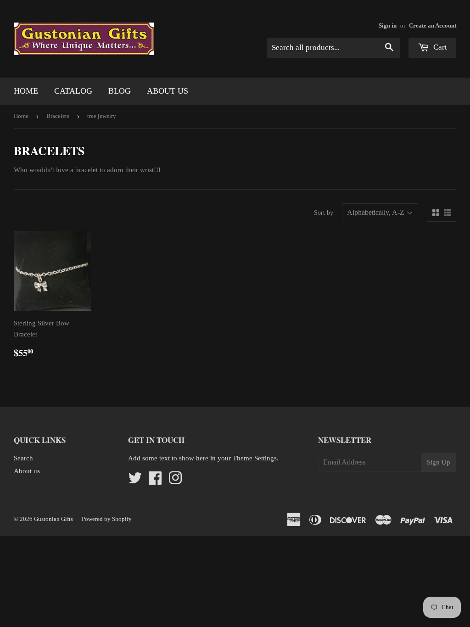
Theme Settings (255, 458)
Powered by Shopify (107, 518)
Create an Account (432, 25)
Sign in (388, 25)
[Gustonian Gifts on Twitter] (135, 481)
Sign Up (438, 462)
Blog (119, 90)
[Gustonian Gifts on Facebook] (155, 481)
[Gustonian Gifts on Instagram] (175, 481)
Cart (439, 47)
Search (23, 458)
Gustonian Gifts (53, 518)
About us (167, 90)
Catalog (73, 90)
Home (26, 90)
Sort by (323, 212)
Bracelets (57, 115)
